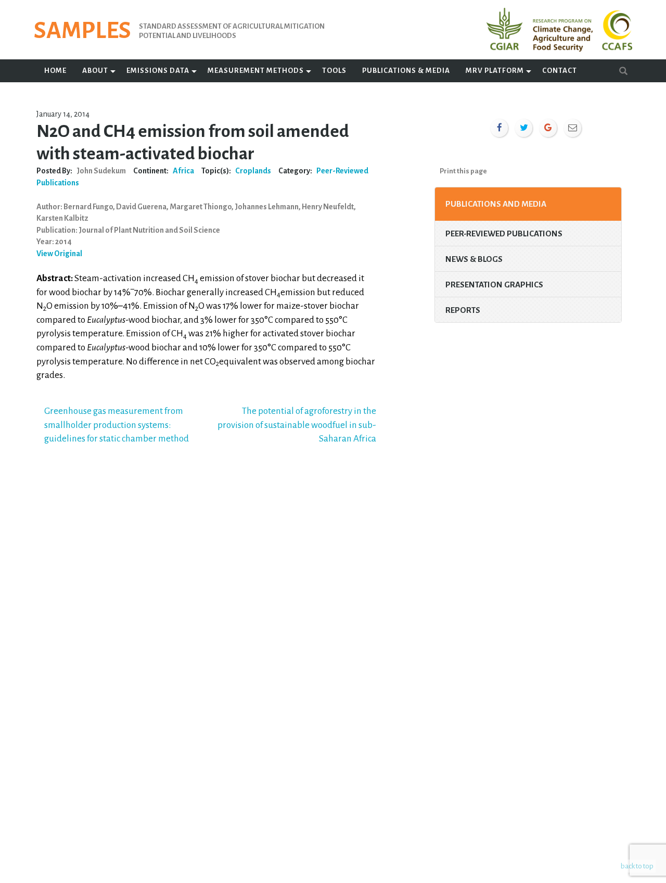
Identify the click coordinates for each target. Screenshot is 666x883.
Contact (559, 70)
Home (55, 70)
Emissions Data (157, 70)
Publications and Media (495, 203)
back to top (637, 866)
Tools (334, 70)
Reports (462, 310)
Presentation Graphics (494, 284)
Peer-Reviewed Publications (503, 233)
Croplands (253, 171)
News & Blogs (474, 259)
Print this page (463, 171)
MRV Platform (495, 70)
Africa (183, 171)
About (95, 70)
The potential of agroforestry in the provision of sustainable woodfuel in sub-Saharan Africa (296, 425)
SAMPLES (82, 30)
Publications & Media (406, 70)
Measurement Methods (256, 70)
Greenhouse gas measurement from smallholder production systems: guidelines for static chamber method (116, 425)
